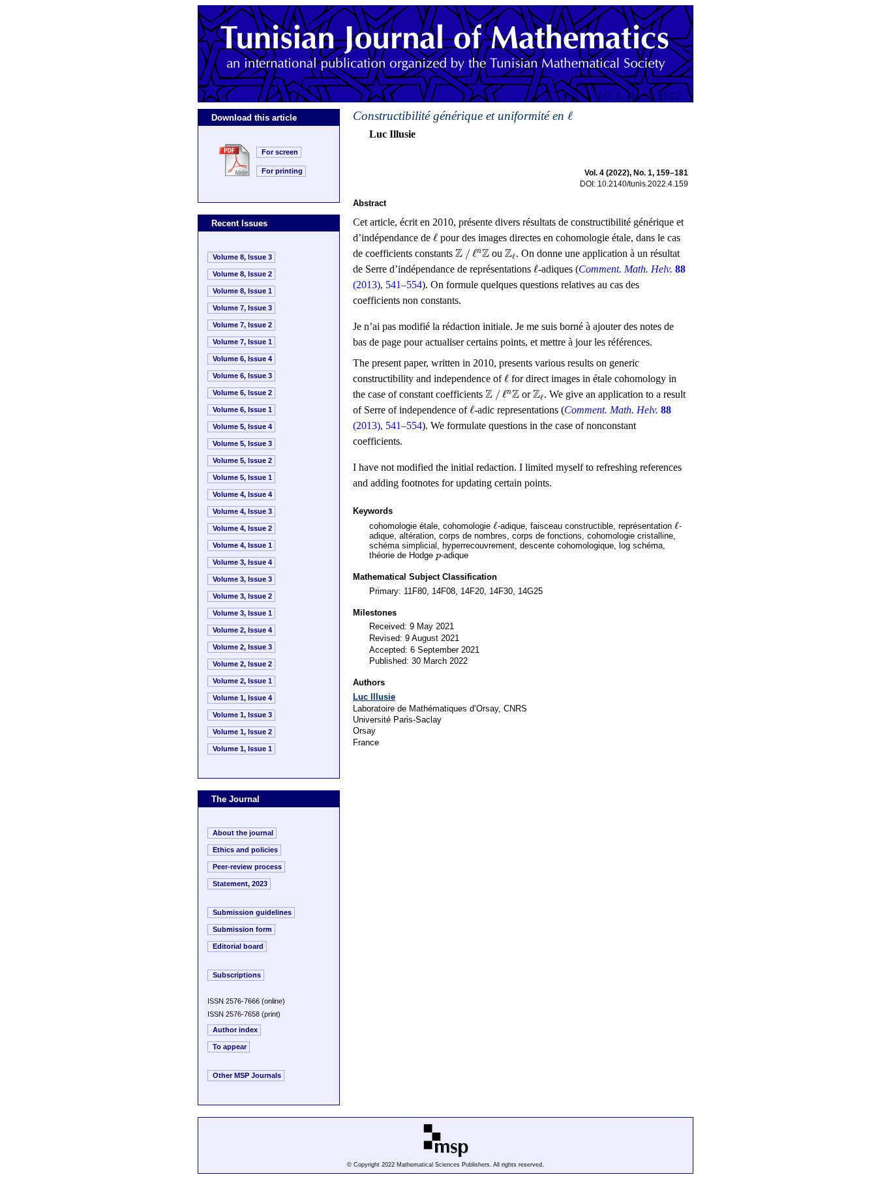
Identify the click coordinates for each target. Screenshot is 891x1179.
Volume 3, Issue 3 (242, 579)
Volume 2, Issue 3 (242, 647)
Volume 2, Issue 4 (242, 630)
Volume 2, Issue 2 (242, 664)
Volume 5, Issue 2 (242, 460)
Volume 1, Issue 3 (242, 715)
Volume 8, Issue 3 (242, 257)
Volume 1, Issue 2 (242, 732)
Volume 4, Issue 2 (242, 528)
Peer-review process (247, 867)
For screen (280, 152)
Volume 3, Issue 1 (242, 613)
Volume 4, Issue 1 (242, 545)
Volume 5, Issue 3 (242, 443)
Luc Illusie (374, 697)
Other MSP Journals (247, 1075)
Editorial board (238, 946)
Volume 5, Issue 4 (242, 426)
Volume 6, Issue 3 (242, 376)
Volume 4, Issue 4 (242, 494)
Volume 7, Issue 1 (242, 342)
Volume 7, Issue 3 (242, 308)
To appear (230, 1047)
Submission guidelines (252, 912)
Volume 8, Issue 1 (242, 291)
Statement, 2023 (240, 884)
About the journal (243, 833)
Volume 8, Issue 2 (242, 274)
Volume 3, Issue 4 (242, 562)
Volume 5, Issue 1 (242, 477)
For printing (282, 171)
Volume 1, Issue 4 (242, 698)
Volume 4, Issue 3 (242, 511)
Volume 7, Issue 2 (242, 325)
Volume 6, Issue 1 (242, 409)
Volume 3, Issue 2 (242, 596)
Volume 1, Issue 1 (242, 749)
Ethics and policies (245, 850)
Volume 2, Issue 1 (242, 681)
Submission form (242, 929)
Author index (235, 1030)
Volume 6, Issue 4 (242, 359)
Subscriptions (237, 975)
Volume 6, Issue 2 (242, 392)
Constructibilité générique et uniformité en (463, 116)
